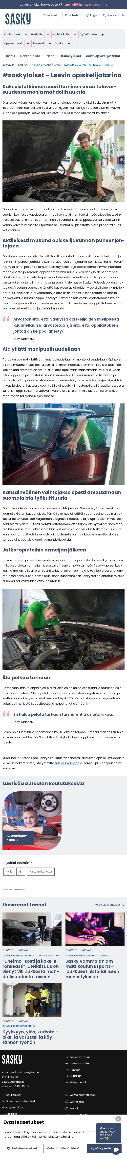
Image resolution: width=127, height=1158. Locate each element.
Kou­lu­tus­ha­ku (73, 15)
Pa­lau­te (75, 1070)
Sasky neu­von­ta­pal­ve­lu (21, 1101)
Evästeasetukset (24, 1148)
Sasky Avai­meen (67, 763)
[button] (9, 872)
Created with (13, 889)
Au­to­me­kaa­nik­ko (16, 838)
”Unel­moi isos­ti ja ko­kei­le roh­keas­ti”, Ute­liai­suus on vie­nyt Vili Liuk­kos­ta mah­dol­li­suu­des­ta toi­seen (30, 969)
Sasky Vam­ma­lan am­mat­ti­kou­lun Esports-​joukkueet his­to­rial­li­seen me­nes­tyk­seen (92, 969)
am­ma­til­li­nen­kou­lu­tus (70, 65)
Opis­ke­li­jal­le (61, 34)
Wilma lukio (77, 1102)
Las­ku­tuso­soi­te (79, 1063)
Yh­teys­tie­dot (51, 15)
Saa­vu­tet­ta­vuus (80, 1057)
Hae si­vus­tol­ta (116, 15)
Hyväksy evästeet (104, 1148)
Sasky (59, 43)
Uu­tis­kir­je (75, 1076)
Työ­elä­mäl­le (88, 34)
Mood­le (74, 1108)
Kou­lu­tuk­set (12, 34)
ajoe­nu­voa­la (41, 65)
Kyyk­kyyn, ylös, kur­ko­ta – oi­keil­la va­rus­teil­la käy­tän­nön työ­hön (30, 1037)
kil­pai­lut (107, 955)
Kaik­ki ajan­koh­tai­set (107, 905)
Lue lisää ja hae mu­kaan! (84, 4)
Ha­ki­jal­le (36, 34)
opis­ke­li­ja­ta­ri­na (101, 65)
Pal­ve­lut (38, 43)
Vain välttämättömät (64, 1148)
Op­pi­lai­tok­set (13, 43)
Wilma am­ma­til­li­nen (83, 1095)
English (94, 15)
